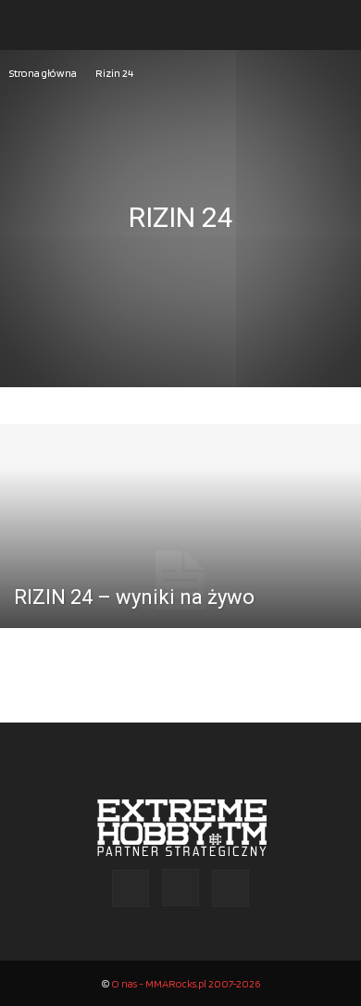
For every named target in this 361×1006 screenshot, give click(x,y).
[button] (31, 25)
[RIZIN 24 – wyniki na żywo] (180, 580)
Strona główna (43, 73)
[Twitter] (230, 888)
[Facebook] (130, 888)
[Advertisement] (180, 273)
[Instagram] (180, 887)
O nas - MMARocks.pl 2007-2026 (185, 983)
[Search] (335, 25)
